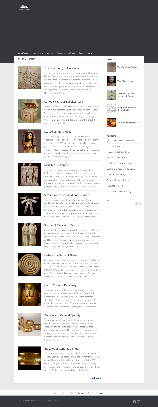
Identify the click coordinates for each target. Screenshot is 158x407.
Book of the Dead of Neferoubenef (122, 169)
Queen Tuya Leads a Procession (120, 140)
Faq (64, 393)
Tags (72, 393)
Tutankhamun (38, 52)
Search (109, 200)
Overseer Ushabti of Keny (118, 152)
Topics (89, 52)
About (56, 393)
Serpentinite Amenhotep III (118, 180)
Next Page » (95, 378)
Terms (90, 393)
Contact (100, 393)
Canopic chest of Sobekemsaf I (63, 101)
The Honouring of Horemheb (62, 68)
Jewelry (50, 52)
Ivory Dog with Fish (115, 185)
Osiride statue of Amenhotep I (120, 163)
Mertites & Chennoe (57, 165)
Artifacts (71, 52)
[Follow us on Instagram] (138, 401)
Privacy (81, 393)
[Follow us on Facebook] (134, 401)
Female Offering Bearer (117, 157)
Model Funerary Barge (116, 174)
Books (81, 52)
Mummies (61, 52)
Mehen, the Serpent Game (60, 255)
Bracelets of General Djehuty (62, 315)
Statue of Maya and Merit (60, 225)
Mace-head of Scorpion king (119, 191)
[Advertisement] (79, 32)
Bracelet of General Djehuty (61, 348)
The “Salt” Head (114, 146)
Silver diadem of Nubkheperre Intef (66, 195)
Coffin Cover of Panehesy (60, 285)
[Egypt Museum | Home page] (24, 7)
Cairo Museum (23, 52)
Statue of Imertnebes (57, 131)
